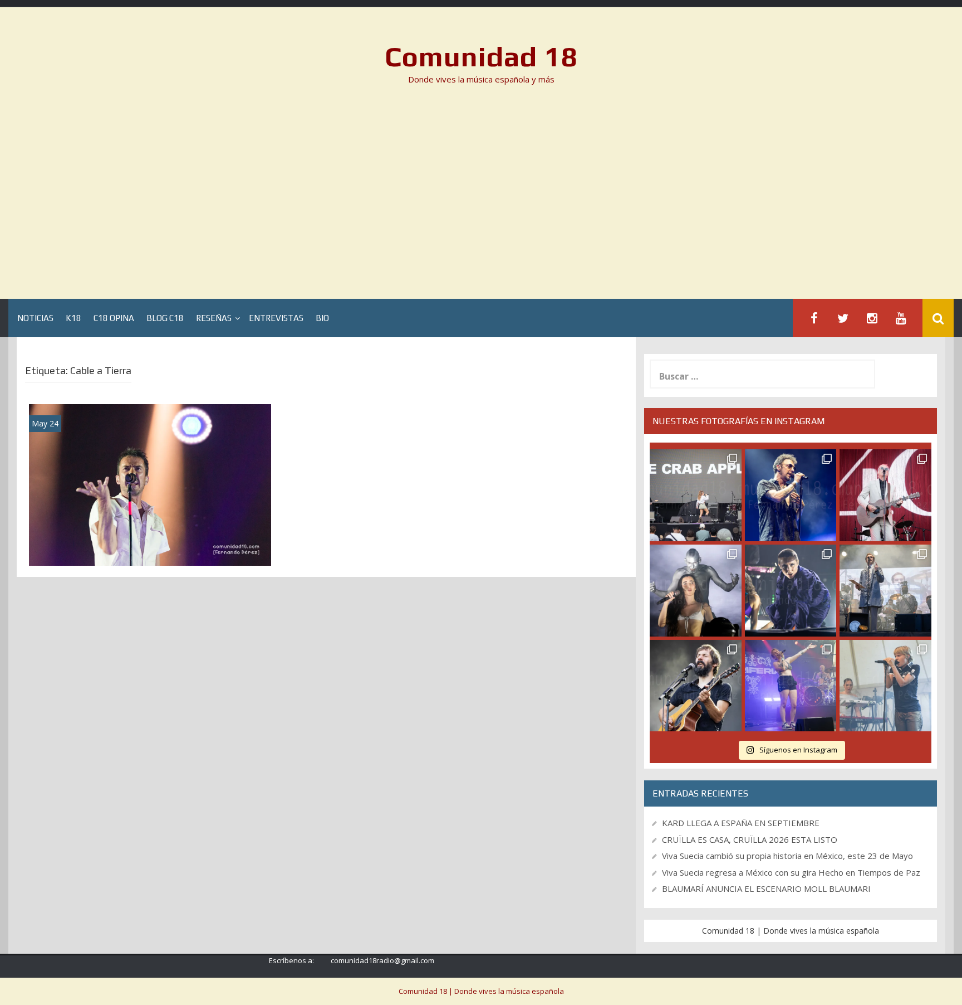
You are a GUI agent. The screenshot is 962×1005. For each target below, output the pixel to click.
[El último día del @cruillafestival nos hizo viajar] (696, 591)
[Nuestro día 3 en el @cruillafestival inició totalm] (885, 591)
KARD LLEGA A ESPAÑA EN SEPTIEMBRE (740, 822)
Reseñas (214, 318)
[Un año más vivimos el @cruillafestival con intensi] (885, 495)
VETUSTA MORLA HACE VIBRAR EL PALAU (150, 550)
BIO (322, 318)
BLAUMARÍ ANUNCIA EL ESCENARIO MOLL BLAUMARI (766, 888)
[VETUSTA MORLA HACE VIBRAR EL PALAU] (150, 483)
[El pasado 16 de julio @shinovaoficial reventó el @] (791, 495)
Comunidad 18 (481, 56)
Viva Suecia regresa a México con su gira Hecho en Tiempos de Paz (791, 872)
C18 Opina (114, 318)
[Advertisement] (481, 196)
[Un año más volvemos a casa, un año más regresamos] (885, 686)
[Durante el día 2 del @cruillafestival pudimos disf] (791, 686)
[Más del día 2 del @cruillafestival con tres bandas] (696, 686)
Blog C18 (165, 318)
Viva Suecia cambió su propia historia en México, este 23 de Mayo (787, 855)
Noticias (35, 318)
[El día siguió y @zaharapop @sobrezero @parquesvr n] (791, 591)
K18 (73, 318)
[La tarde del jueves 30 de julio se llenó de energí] (696, 495)
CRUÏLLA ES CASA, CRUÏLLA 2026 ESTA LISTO (749, 839)
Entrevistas (276, 318)
